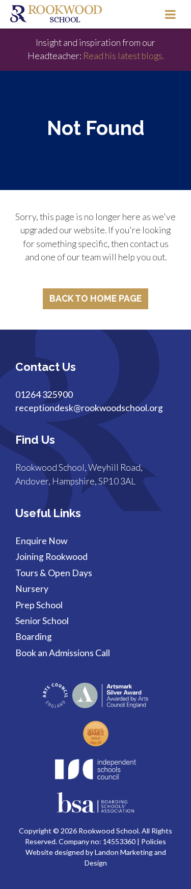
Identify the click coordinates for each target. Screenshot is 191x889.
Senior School (42, 620)
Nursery (31, 588)
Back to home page (95, 298)
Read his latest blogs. (122, 55)
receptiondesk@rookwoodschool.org (89, 407)
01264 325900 (44, 394)
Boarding (33, 636)
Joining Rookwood (51, 556)
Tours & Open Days (53, 573)
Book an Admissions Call (62, 653)
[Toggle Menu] (170, 14)
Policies (153, 841)
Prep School (39, 605)
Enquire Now (41, 540)
